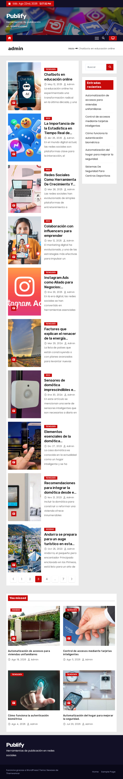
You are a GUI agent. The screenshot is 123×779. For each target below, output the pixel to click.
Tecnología (51, 69)
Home (95, 771)
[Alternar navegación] (96, 38)
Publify (16, 16)
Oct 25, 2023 (55, 548)
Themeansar (13, 773)
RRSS (48, 118)
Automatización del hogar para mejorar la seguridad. (99, 154)
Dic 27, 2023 (55, 446)
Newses (51, 770)
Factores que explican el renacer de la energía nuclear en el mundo (60, 338)
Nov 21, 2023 (55, 497)
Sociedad (50, 529)
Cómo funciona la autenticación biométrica (96, 137)
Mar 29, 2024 (56, 343)
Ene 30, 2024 (56, 394)
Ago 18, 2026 (19, 659)
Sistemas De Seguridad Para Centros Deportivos (97, 171)
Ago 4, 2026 (19, 724)
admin (70, 84)
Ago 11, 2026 (74, 659)
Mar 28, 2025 (55, 189)
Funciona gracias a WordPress (22, 770)
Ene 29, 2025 (55, 292)
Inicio (71, 48)
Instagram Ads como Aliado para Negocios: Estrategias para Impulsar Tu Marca (59, 286)
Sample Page (108, 771)
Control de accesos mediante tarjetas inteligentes (97, 121)
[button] (104, 38)
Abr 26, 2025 (55, 138)
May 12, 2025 (55, 84)
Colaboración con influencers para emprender (58, 231)
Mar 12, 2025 (55, 240)
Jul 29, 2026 (74, 724)
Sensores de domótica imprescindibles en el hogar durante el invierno (60, 389)
